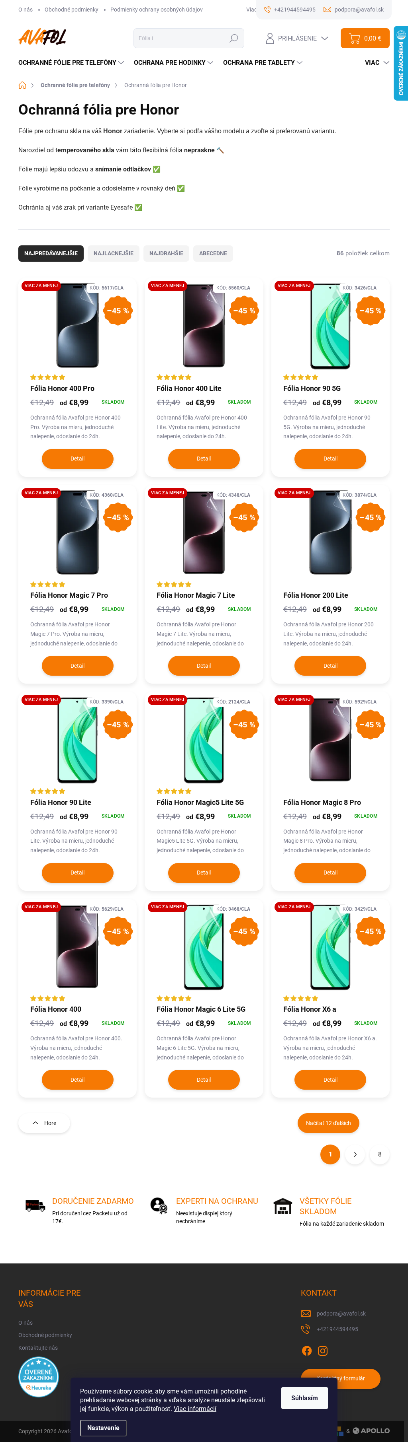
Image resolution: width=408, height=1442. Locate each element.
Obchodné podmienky (71, 9)
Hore (50, 1123)
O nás (25, 9)
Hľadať (234, 38)
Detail (77, 458)
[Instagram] (323, 1349)
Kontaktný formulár (340, 1378)
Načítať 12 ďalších (328, 1123)
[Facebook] (307, 1349)
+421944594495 (337, 1329)
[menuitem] (72, 63)
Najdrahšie (166, 253)
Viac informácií (195, 1409)
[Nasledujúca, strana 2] (355, 1154)
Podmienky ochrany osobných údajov (156, 9)
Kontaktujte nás (38, 1348)
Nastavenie (103, 1428)
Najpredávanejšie (51, 253)
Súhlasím (304, 1398)
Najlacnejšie (113, 253)
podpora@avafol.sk (341, 1313)
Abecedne (213, 253)
